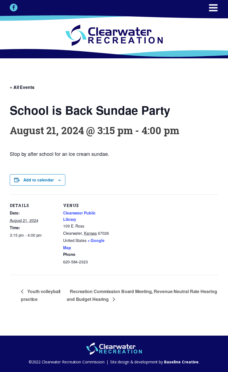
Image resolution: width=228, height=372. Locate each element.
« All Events (22, 87)
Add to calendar (38, 180)
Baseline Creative (181, 361)
